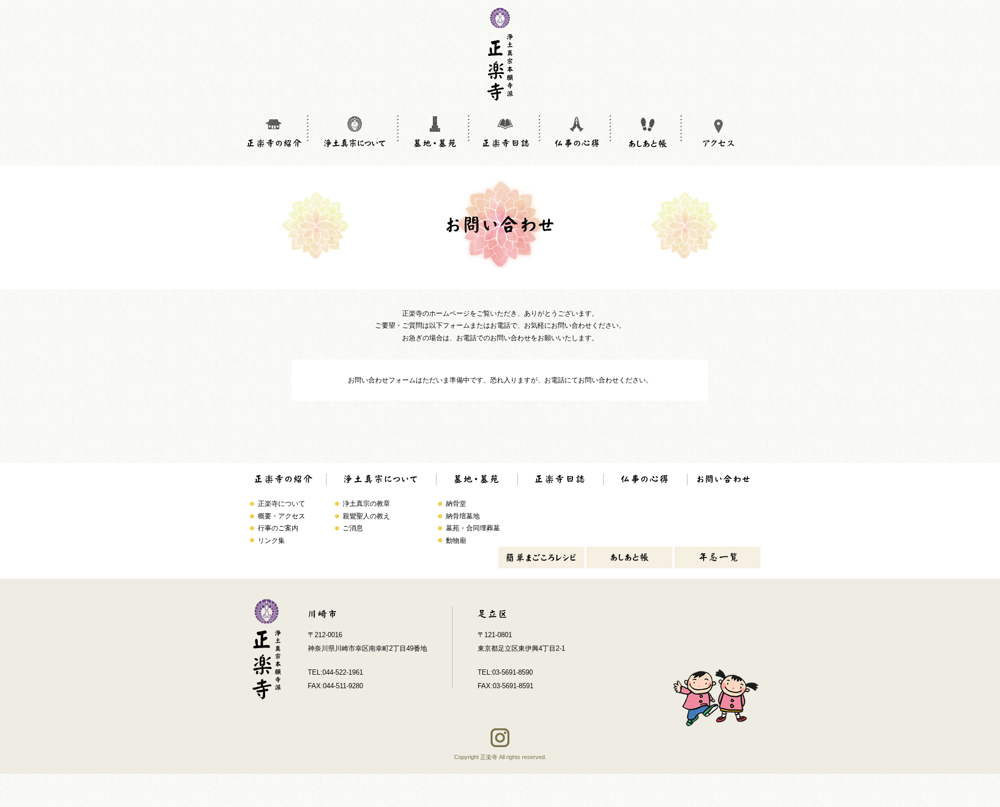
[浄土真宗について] (354, 131)
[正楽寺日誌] (505, 131)
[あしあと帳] (647, 131)
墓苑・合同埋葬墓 (473, 528)
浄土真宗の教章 (366, 503)
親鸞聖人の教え (366, 516)
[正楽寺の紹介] (274, 131)
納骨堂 (456, 503)
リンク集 (271, 540)
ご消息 (353, 528)
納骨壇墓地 (463, 516)
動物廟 (456, 540)
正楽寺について (281, 503)
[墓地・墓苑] (435, 131)
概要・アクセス (281, 516)
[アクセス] (718, 131)
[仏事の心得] (576, 131)
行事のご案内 (278, 528)
